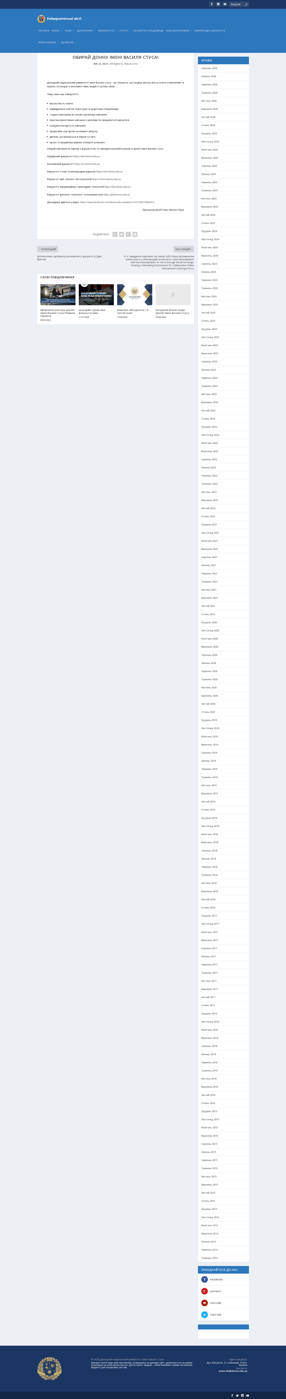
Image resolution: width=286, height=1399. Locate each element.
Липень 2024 (208, 271)
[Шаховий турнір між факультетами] (96, 294)
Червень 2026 (209, 84)
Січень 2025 (208, 223)
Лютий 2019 (208, 801)
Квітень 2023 (208, 394)
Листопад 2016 (210, 1021)
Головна (43, 30)
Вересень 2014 (209, 1233)
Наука (55, 30)
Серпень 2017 (209, 948)
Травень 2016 (209, 1070)
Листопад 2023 (210, 337)
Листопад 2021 (210, 532)
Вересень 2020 (209, 646)
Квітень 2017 (208, 980)
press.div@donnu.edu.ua (233, 1371)
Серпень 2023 (209, 361)
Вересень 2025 (209, 157)
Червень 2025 (209, 182)
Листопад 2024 (210, 239)
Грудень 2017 (209, 915)
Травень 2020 (209, 679)
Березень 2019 (209, 793)
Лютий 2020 (208, 703)
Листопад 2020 (210, 630)
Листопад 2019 (210, 728)
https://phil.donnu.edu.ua (117, 194)
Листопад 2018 (210, 826)
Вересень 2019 (209, 744)
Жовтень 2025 (209, 149)
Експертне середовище (149, 30)
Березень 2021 (209, 597)
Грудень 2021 (209, 524)
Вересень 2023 (209, 353)
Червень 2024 (209, 280)
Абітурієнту (116, 63)
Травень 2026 (209, 92)
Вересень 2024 (209, 255)
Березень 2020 (209, 695)
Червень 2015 (209, 1160)
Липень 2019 (208, 760)
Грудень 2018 (209, 817)
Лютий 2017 (208, 997)
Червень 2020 (209, 671)
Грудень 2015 (209, 1111)
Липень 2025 (208, 174)
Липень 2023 (208, 369)
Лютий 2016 (208, 1095)
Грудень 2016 (209, 1013)
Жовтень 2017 (209, 932)
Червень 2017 (209, 964)
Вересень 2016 (209, 1037)
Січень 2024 (208, 320)
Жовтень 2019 (209, 736)
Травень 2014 (209, 1258)
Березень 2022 (209, 500)
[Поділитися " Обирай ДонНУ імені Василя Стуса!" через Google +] (128, 234)
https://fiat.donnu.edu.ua (117, 186)
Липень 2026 (208, 76)
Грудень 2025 (209, 133)
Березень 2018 (209, 891)
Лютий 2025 (208, 214)
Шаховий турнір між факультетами (92, 311)
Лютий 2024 (208, 312)
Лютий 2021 (208, 605)
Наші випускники (177, 30)
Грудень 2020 (209, 622)
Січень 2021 (208, 614)
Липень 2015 (208, 1152)
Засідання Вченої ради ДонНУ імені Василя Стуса (172, 311)
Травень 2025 (209, 190)
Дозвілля (67, 42)
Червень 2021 (209, 573)
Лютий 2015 (208, 1192)
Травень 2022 (209, 483)
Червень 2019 (209, 768)
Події (68, 30)
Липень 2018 (208, 858)
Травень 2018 (209, 874)
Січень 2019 (208, 809)
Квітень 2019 (208, 785)
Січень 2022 (208, 516)
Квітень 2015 (208, 1176)
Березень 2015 (209, 1184)
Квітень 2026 (208, 100)
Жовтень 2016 (209, 1029)
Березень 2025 (209, 206)
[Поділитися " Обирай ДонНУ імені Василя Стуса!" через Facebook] (115, 234)
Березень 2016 (209, 1086)
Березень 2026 (209, 108)
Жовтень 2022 (209, 443)
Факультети (106, 30)
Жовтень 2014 (209, 1225)
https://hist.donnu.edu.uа (109, 171)
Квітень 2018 (208, 883)
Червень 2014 (209, 1249)
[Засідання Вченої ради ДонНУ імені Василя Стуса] (173, 294)
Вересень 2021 (209, 549)
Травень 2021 (209, 581)
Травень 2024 (209, 288)
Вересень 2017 (209, 940)
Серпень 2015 (209, 1143)
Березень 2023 (209, 402)
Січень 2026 (208, 125)
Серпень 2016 (209, 1046)
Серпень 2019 (209, 752)
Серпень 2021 (209, 557)
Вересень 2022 (209, 451)
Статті (123, 30)
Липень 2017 (208, 956)
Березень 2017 (209, 989)
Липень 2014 (208, 1241)
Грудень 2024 (209, 231)
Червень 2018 (209, 866)
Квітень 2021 (208, 589)
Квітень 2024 (208, 296)
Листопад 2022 (210, 434)
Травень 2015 (209, 1168)
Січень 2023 (208, 418)
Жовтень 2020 (209, 638)
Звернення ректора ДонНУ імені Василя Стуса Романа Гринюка (57, 312)
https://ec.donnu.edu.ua (87, 163)
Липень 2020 (208, 663)
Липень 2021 (208, 565)
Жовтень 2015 (209, 1127)
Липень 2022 (208, 467)
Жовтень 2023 (209, 345)
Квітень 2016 (208, 1078)
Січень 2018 (208, 907)
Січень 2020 (208, 711)
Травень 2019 (209, 777)
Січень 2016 (208, 1103)
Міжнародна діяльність (210, 30)
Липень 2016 (208, 1054)
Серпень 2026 (209, 68)
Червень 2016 (209, 1062)
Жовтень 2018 (209, 834)
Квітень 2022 (208, 492)
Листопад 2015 (210, 1119)
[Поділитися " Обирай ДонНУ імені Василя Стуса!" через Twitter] (121, 234)
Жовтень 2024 (209, 247)
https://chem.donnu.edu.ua (106, 179)
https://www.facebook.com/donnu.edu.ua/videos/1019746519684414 (117, 202)
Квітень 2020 (208, 687)
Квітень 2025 (208, 198)
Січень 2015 (208, 1200)
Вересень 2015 (209, 1135)
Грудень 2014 (209, 1209)
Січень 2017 (208, 1005)
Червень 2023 (209, 377)
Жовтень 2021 (209, 540)
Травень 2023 (209, 386)
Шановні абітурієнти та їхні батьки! (132, 311)
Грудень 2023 (209, 329)
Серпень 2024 (209, 263)
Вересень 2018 (209, 842)
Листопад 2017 (210, 923)
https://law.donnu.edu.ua (86, 156)
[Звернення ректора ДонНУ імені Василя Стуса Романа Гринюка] (57, 294)
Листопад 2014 (210, 1217)
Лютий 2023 (208, 410)
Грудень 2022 (209, 426)
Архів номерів (47, 42)
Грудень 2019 (209, 720)
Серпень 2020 (209, 655)
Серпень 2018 (209, 850)
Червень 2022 (209, 475)
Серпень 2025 (209, 165)
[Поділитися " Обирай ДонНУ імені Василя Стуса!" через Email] (135, 234)
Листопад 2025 (210, 141)
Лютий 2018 (208, 899)
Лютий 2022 (208, 508)
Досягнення (85, 30)
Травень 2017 (209, 972)
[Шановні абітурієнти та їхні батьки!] (134, 294)
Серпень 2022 (209, 459)
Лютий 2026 (208, 117)
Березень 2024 (209, 304)
